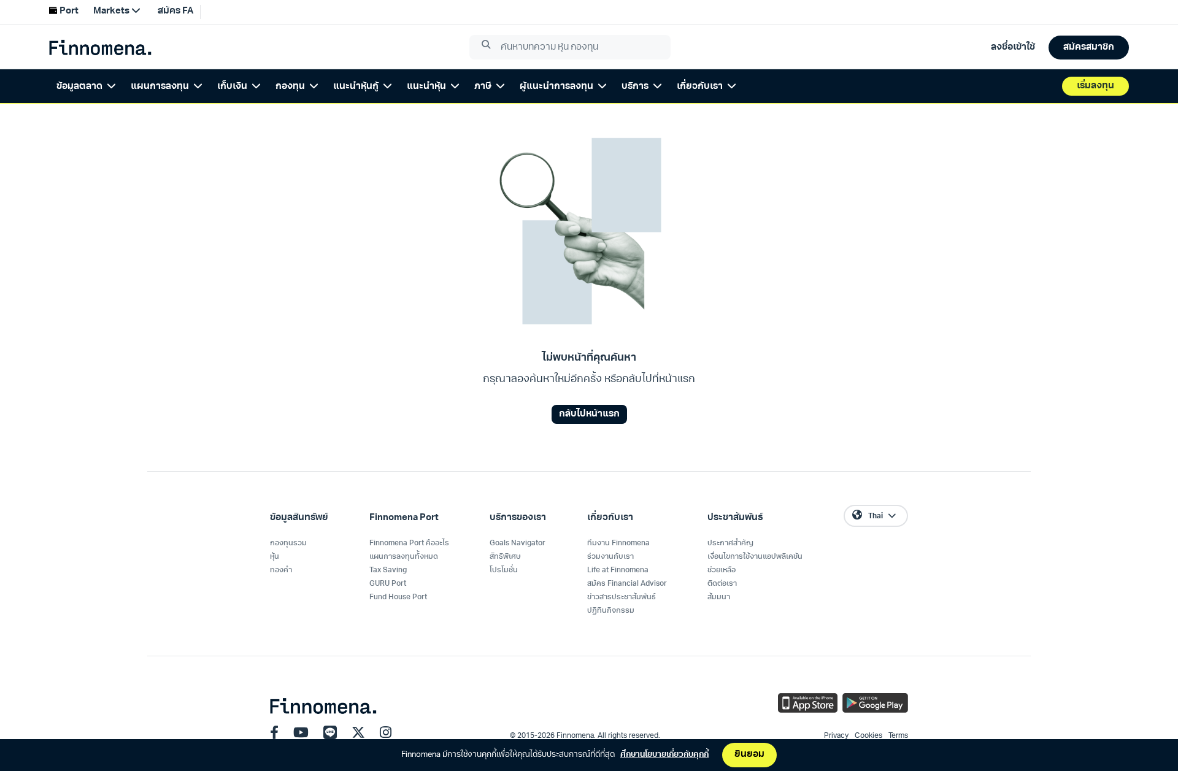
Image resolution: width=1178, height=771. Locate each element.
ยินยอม (749, 754)
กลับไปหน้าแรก (589, 414)
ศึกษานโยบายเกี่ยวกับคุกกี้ (664, 755)
